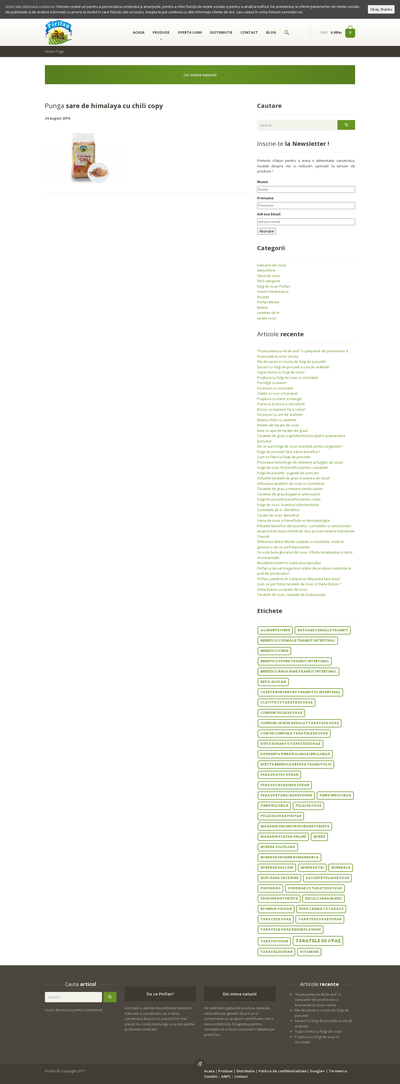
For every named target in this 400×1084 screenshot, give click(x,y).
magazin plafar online (283, 836)
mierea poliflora (277, 847)
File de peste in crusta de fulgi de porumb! (291, 361)
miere (319, 836)
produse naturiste (279, 898)
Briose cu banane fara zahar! (281, 409)
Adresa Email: (269, 214)
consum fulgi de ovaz (281, 713)
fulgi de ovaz (308, 805)
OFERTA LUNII (190, 32)
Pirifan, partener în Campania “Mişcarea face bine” (299, 578)
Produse (225, 1071)
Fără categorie (268, 280)
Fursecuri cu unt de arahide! (280, 414)
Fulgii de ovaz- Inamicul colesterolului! (288, 504)
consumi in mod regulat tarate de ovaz (299, 723)
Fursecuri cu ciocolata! (275, 388)
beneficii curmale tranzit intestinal (297, 640)
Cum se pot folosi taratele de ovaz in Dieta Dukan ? (299, 584)
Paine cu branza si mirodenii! (281, 403)
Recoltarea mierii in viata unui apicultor (289, 562)
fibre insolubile (335, 795)
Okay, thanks (381, 9)
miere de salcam (276, 867)
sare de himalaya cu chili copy (104, 105)
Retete (262, 307)
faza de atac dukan (279, 775)
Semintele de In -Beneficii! (278, 509)
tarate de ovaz (275, 919)
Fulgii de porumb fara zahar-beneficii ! (288, 451)
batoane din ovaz (271, 265)
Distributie (245, 1071)
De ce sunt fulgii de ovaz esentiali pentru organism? (299, 446)
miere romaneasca (272, 291)
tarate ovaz (266, 318)
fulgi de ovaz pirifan (280, 816)
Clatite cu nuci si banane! (277, 393)
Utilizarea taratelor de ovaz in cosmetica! (290, 483)
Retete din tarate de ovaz (278, 425)
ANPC (226, 1076)
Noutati (263, 296)
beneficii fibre (274, 651)
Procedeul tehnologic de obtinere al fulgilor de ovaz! (300, 462)
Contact (241, 1076)
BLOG (271, 32)
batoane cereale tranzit (322, 630)
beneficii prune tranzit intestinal (294, 661)
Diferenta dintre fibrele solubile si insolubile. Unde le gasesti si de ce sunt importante (300, 544)
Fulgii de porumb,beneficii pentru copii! (289, 499)
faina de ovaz (268, 275)
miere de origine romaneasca (289, 857)
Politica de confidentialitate (283, 1071)
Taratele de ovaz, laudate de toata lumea (291, 594)
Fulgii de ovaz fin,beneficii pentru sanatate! (292, 467)
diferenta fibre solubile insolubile (295, 754)
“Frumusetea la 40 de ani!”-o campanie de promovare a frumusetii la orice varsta (318, 999)
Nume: (263, 181)
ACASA (138, 32)
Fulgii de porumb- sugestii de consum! (288, 472)
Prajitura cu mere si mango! (279, 398)
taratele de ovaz (318, 940)
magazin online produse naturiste (294, 826)
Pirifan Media (268, 302)
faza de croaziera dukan (284, 785)
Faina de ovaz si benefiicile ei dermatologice (293, 520)
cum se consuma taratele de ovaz (294, 733)
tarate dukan (274, 941)
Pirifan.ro (270, 888)
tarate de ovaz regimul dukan (290, 929)
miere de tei (312, 867)
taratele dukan (276, 952)
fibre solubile (274, 805)
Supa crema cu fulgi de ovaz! (280, 372)
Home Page (54, 51)
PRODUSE (161, 32)
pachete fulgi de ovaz (327, 878)
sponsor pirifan (276, 909)
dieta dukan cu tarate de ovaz (290, 744)
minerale (340, 867)
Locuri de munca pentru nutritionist (73, 1009)
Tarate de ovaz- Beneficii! (278, 515)
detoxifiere (266, 270)
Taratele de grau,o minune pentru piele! (290, 488)
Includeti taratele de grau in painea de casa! (293, 478)
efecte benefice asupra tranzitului (295, 764)
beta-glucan (273, 682)
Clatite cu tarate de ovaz (286, 702)
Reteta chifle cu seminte (277, 419)
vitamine (309, 952)
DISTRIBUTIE (221, 32)
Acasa (209, 1071)
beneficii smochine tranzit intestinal (298, 671)
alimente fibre (275, 630)
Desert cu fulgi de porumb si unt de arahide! (293, 367)
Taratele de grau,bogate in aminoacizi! (288, 494)
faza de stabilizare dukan (286, 795)
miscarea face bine (279, 878)
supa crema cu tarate (321, 909)
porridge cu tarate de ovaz (315, 888)
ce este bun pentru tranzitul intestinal (300, 692)
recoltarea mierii (323, 898)
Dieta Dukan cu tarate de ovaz (282, 589)
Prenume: (266, 198)
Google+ (317, 1071)
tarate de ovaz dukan (319, 919)
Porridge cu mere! (271, 382)
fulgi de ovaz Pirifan (273, 286)
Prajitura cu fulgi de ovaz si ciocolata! (287, 377)
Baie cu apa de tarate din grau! (282, 430)
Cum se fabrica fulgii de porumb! (283, 456)
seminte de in (268, 312)
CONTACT (249, 32)
